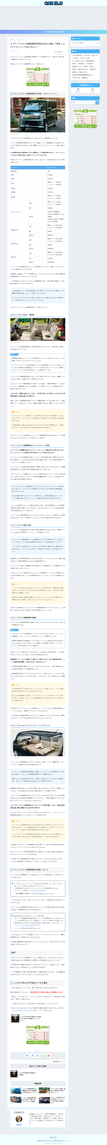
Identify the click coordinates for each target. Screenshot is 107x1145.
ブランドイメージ (85, 58)
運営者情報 (41, 1140)
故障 (85, 66)
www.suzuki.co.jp (16, 133)
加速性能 (81, 63)
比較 (91, 66)
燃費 (74, 69)
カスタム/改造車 (77, 55)
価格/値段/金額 (90, 60)
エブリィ (62, 1061)
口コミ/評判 (89, 63)
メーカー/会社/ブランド (78, 60)
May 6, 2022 (37, 928)
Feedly (92, 91)
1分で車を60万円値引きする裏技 (54, 32)
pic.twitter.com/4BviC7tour (38, 890)
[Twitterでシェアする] (27, 1056)
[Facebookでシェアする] (32, 1056)
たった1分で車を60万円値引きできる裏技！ (25, 1010)
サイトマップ (66, 1140)
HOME (54, 1137)
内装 (74, 63)
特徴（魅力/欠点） (83, 69)
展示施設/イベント (77, 66)
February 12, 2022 (48, 893)
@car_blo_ (78, 91)
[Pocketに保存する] (48, 1056)
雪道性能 (85, 77)
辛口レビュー (76, 77)
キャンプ (87, 55)
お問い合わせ (50, 1140)
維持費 (74, 72)
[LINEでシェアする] (43, 1056)
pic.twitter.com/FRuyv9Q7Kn (31, 925)
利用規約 (58, 1140)
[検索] (97, 102)
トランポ (75, 58)
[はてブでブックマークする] (38, 1056)
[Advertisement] (53, 18)
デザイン (94, 55)
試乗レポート (83, 72)
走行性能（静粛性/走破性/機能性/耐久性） (82, 74)
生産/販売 (93, 69)
